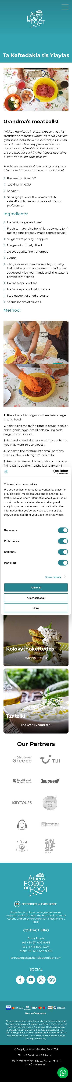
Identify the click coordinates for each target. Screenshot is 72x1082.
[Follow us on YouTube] (31, 979)
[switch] (63, 541)
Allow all (36, 587)
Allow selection (36, 597)
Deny (36, 608)
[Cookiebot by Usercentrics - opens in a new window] (52, 472)
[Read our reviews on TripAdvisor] (52, 979)
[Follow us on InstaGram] (41, 979)
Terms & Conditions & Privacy (34, 1055)
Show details (53, 576)
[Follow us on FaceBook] (20, 979)
